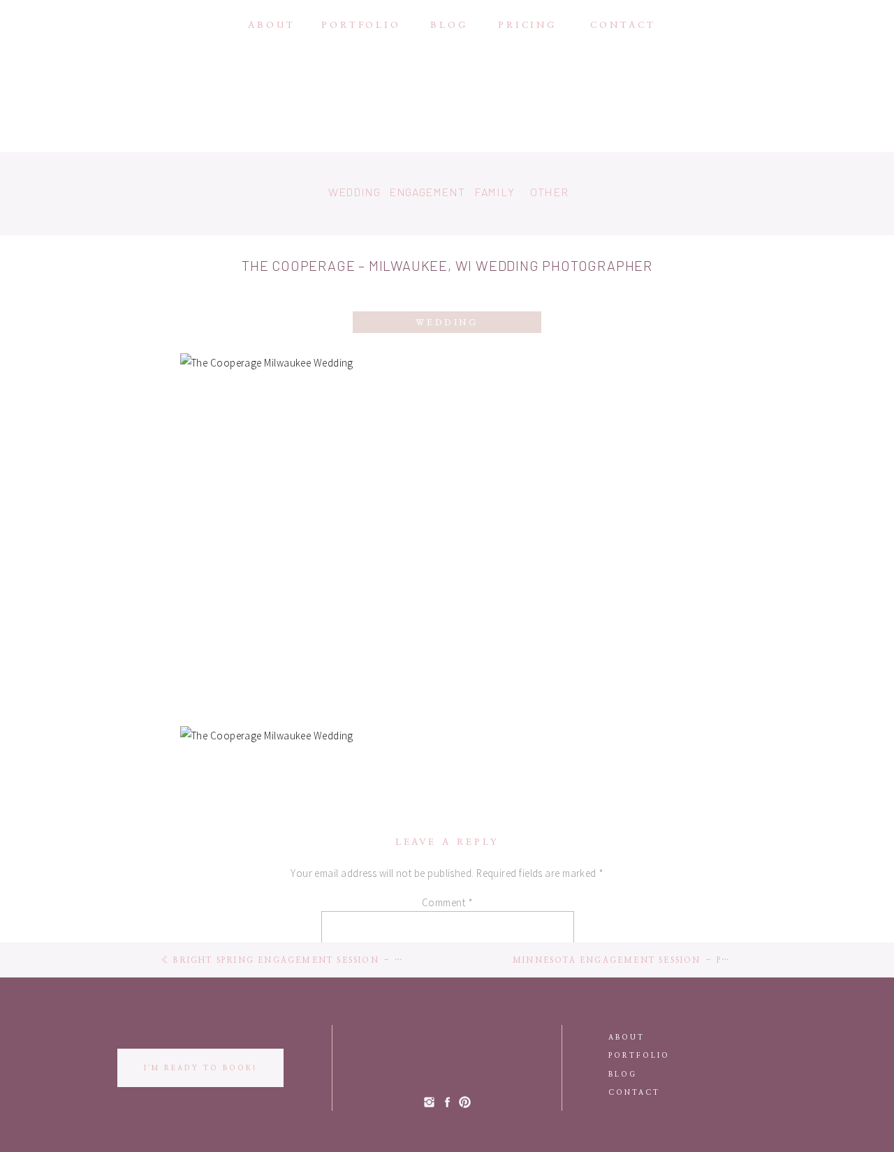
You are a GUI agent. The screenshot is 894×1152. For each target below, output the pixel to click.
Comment (447, 902)
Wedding (447, 322)
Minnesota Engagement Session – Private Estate (656, 960)
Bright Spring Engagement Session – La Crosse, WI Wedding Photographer (395, 960)
